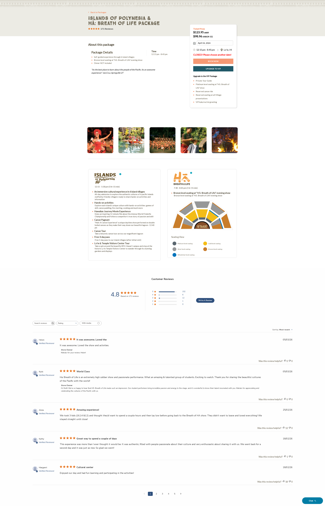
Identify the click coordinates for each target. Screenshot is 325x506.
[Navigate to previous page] (144, 494)
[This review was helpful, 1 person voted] (285, 457)
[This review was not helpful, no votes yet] (290, 361)
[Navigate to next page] (180, 494)
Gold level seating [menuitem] (214, 243)
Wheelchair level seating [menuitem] (186, 255)
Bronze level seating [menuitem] (215, 249)
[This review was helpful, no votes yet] (285, 361)
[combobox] (67, 323)
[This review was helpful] (284, 428)
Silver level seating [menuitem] (184, 249)
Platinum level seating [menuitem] (185, 243)
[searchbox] (41, 323)
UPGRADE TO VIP (213, 69)
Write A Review (205, 300)
